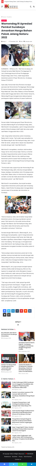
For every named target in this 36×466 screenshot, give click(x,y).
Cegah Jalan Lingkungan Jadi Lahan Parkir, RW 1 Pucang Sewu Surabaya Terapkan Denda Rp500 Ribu (23, 438)
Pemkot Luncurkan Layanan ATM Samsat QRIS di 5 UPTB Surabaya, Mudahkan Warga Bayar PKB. (23, 394)
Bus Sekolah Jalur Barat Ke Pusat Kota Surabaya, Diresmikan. (9, 334)
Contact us (18, 459)
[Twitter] (9, 311)
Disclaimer (14, 456)
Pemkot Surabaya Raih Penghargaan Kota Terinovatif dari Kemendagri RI (8, 367)
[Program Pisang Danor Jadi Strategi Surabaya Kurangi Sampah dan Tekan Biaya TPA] (6, 405)
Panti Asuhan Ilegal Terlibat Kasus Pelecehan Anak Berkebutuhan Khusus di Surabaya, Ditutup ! (23, 412)
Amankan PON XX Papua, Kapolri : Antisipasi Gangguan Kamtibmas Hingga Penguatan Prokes (27, 346)
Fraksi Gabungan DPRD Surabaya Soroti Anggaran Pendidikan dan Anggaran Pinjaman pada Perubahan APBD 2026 (23, 384)
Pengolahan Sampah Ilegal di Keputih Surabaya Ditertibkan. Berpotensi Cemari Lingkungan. (22, 420)
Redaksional (7, 456)
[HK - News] (11, 6)
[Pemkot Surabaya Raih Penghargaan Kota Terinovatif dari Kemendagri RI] (9, 358)
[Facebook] (4, 311)
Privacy (21, 456)
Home (4, 17)
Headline (9, 17)
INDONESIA (30, 453)
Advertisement (28, 456)
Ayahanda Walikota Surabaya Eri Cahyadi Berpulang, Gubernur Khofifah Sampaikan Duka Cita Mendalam (25, 368)
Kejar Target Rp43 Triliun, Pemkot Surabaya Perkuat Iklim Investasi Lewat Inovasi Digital (23, 429)
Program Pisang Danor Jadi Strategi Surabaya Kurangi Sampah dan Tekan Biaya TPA (21, 404)
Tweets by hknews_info (7, 447)
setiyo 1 (4, 41)
